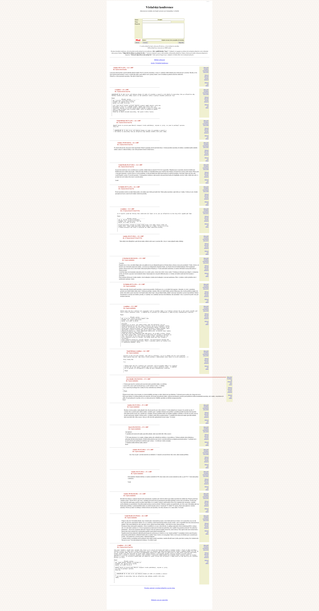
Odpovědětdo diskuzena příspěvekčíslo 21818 (206, 407)
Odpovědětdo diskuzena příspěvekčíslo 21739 (206, 309)
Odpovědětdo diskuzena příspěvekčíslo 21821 (206, 474)
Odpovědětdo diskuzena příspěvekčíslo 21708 (206, 167)
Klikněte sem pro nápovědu (159, 600)
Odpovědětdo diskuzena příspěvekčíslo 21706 (206, 123)
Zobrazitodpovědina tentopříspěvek (206, 77)
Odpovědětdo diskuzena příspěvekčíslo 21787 (206, 353)
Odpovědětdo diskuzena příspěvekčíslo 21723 (206, 260)
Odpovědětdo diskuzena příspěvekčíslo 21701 (206, 70)
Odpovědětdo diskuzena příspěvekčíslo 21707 (206, 145)
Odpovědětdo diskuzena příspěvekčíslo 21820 (206, 452)
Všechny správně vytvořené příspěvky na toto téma (159, 588)
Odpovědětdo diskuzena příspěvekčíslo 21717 (206, 238)
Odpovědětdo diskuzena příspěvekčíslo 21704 (206, 92)
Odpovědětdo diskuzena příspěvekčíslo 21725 (206, 286)
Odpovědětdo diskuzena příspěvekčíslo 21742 (206, 496)
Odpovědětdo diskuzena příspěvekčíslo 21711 (206, 211)
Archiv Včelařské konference (159, 63)
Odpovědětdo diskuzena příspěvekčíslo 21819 (206, 429)
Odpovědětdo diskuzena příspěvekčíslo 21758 (206, 518)
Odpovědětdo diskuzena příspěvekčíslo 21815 (229, 380)
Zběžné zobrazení (159, 60)
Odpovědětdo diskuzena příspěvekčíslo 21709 (206, 189)
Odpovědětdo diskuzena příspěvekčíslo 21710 (206, 548)
